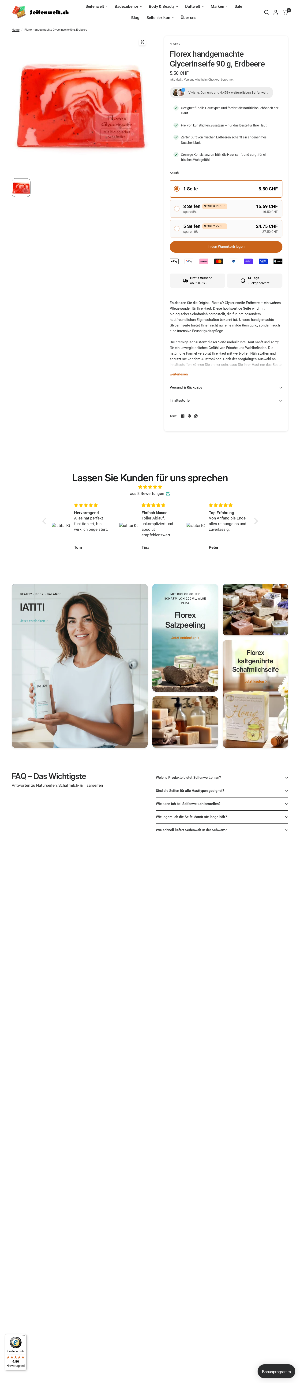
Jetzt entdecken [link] (32, 621)
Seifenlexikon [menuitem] (158, 17)
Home (15, 29)
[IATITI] (80, 666)
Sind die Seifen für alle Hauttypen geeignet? (190, 791)
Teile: (173, 416)
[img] (150, 487)
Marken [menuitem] (217, 6)
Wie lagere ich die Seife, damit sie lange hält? (191, 817)
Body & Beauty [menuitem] (162, 6)
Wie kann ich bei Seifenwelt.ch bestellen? (188, 804)
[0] (284, 12)
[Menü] (23, 1337)
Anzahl (175, 172)
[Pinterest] (189, 416)
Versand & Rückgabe (186, 387)
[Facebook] (183, 416)
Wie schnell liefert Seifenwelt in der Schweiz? (191, 830)
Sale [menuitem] (238, 6)
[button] (226, 188)
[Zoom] (142, 41)
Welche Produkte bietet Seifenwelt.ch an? (188, 777)
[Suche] (266, 12)
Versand (189, 79)
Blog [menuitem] (135, 17)
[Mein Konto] (275, 12)
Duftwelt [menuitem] (192, 6)
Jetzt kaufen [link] (254, 681)
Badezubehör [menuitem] (126, 6)
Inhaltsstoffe (180, 400)
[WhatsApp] (196, 416)
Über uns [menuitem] (188, 17)
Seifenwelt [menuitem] (95, 6)
